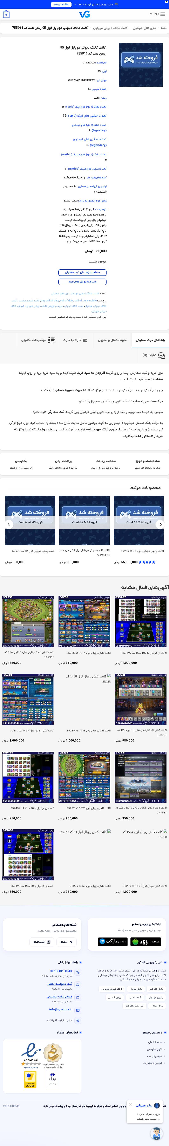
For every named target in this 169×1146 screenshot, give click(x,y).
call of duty (66, 300)
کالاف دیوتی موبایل (111, 989)
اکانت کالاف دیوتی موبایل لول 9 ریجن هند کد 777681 (141, 810)
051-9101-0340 (61, 971)
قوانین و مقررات (152, 1063)
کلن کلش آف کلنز (134, 1006)
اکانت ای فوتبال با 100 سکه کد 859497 (144, 653)
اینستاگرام (39, 942)
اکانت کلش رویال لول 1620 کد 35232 (89, 808)
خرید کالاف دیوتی (74, 306)
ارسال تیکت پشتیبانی (59, 996)
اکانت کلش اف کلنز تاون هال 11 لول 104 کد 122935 (29, 654)
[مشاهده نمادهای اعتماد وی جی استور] (42, 1066)
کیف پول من (154, 1056)
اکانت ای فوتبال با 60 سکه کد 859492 (32, 886)
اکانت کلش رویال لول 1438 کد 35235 (89, 730)
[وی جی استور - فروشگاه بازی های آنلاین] (84, 14)
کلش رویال (136, 989)
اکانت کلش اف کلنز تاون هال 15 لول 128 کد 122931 (142, 732)
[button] (158, 14)
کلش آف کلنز (156, 989)
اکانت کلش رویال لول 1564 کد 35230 (145, 886)
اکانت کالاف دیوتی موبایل (110, 28)
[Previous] (160, 524)
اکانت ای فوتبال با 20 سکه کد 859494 (32, 808)
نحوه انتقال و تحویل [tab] (112, 340)
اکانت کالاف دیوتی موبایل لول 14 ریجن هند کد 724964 (84, 552)
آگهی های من (154, 1049)
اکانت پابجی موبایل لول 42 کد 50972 (33, 551)
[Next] (9, 524)
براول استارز (114, 997)
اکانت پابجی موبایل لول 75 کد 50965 (142, 551)
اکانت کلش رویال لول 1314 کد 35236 (89, 653)
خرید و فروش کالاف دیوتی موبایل (44, 306)
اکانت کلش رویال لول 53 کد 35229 (90, 886)
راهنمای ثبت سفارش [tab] (150, 340)
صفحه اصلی (155, 1042)
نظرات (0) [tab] (149, 355)
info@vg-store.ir (60, 1009)
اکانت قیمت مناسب (29, 300)
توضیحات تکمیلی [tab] (33, 340)
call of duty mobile (86, 300)
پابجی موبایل (156, 997)
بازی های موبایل (144, 28)
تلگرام (64, 942)
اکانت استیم (134, 997)
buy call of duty (50, 300)
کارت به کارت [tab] (72, 340)
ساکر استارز (157, 1006)
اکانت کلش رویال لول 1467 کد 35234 (32, 730)
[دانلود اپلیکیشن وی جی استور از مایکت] (112, 942)
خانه (164, 28)
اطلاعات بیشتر (61, 4)
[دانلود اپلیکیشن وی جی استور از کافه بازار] (145, 942)
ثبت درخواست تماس (59, 984)
